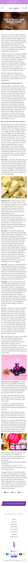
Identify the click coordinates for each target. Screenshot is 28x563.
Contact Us (14, 521)
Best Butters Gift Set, (10, 431)
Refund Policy (14, 526)
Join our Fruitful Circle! (14, 514)
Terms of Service (14, 529)
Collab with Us (14, 524)
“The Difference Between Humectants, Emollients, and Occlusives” (13, 463)
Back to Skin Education (15, 503)
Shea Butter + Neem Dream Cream (17, 169)
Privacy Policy (14, 531)
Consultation (14, 534)
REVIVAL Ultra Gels (21, 324)
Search (14, 519)
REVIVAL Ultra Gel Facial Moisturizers (10, 215)
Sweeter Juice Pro (14, 536)
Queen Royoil (4, 345)
